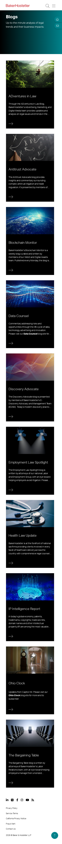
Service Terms (12, 813)
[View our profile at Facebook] (17, 800)
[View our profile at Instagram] (22, 800)
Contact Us (11, 829)
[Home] (56, 19)
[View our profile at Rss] (32, 800)
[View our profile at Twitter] (12, 800)
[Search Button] (48, 6)
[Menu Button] (54, 6)
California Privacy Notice (16, 819)
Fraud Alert (10, 824)
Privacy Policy (11, 808)
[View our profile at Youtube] (27, 800)
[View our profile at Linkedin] (7, 800)
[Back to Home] (18, 5)
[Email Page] (56, 26)
